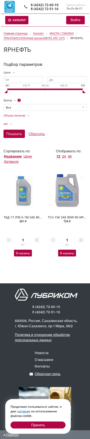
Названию (13, 156)
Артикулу (11, 161)
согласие (23, 411)
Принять (38, 424)
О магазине (44, 359)
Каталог (19, 20)
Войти (75, 19)
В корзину (23, 253)
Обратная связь (48, 373)
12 (58, 156)
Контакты (42, 366)
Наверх (12, 434)
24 (64, 156)
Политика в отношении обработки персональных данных (42, 337)
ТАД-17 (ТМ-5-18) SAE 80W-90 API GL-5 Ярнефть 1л (41, 217)
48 (70, 156)
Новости (41, 352)
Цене (28, 156)
